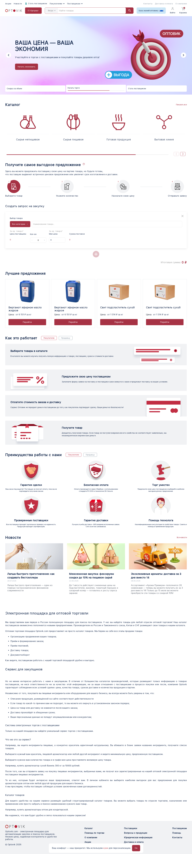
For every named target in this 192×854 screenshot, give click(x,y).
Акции (8, 4)
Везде (50, 11)
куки (105, 848)
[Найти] (128, 10)
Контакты (147, 4)
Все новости (182, 537)
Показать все (181, 105)
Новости (18, 4)
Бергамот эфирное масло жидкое (25, 309)
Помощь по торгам (94, 833)
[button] (8, 55)
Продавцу (65, 338)
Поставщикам (73, 4)
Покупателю (48, 338)
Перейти (27, 322)
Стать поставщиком (37, 3)
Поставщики (130, 828)
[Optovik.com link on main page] (13, 10)
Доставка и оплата (164, 4)
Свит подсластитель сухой (117, 307)
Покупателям (56, 4)
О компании (181, 4)
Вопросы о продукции (135, 833)
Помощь (176, 833)
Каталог (89, 828)
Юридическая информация (138, 837)
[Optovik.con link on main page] (15, 826)
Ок (136, 848)
